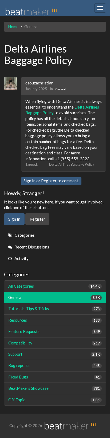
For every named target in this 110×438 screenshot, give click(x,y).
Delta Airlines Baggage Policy (71, 164)
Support (54, 354)
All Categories (54, 286)
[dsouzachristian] (12, 83)
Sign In (29, 180)
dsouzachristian (39, 82)
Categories (24, 235)
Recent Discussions (31, 246)
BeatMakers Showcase (54, 388)
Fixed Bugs (54, 376)
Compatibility (54, 342)
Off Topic (54, 399)
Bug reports (54, 365)
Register (49, 180)
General (60, 89)
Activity (21, 258)
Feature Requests (54, 331)
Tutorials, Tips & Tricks (54, 308)
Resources (54, 320)
